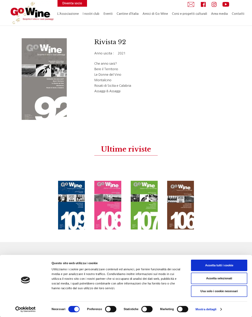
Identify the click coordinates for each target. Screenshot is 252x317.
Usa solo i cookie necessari (219, 291)
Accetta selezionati (219, 278)
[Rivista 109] (71, 205)
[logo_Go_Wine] (32, 13)
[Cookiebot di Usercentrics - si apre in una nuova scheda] (25, 309)
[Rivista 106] (180, 205)
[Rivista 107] (144, 205)
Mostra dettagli (206, 309)
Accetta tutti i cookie (219, 265)
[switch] (110, 309)
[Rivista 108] (107, 205)
